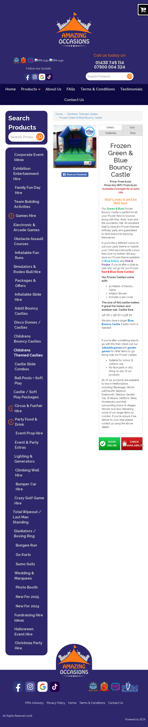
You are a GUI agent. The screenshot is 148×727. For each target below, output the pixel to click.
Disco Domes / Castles (27, 325)
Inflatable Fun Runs (27, 255)
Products (29, 89)
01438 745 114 (109, 63)
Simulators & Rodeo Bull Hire (27, 269)
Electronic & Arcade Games (27, 227)
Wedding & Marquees (24, 575)
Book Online (112, 443)
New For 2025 (27, 597)
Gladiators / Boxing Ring (25, 533)
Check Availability (135, 443)
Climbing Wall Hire (27, 473)
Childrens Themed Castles (28, 353)
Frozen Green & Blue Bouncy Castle (81, 117)
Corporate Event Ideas (28, 157)
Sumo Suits (25, 564)
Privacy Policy (56, 703)
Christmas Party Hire (28, 645)
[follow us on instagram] (35, 76)
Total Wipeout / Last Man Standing (27, 517)
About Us (53, 89)
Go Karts (23, 554)
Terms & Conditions (97, 89)
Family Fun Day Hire (28, 190)
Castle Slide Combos (25, 366)
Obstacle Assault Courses (28, 241)
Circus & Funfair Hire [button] (29, 408)
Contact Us (74, 100)
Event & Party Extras (27, 445)
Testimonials (131, 89)
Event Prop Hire (29, 433)
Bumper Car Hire (26, 486)
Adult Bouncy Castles (26, 311)
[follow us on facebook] (28, 76)
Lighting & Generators (24, 459)
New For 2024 (27, 606)
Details (110, 127)
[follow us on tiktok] (49, 76)
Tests (133, 133)
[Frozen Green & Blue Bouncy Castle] (75, 146)
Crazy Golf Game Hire (29, 500)
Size (132, 127)
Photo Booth (27, 587)
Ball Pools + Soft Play (29, 380)
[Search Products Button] (129, 76)
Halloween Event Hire (24, 631)
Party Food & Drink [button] (26, 422)
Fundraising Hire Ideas (28, 617)
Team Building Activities (26, 204)
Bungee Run (26, 545)
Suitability (110, 133)
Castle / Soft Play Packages (26, 394)
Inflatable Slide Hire (28, 297)
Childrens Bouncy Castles (27, 339)
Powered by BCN (135, 719)
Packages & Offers (25, 283)
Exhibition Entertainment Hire (26, 173)
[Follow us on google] (42, 76)
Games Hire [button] (26, 216)
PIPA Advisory (34, 703)
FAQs (71, 89)
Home (10, 89)
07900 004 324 (109, 67)
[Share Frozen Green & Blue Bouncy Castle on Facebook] (74, 174)
